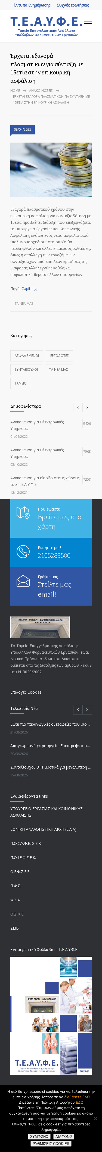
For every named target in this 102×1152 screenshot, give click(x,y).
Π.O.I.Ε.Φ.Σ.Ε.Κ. (23, 857)
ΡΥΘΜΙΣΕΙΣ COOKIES (51, 1144)
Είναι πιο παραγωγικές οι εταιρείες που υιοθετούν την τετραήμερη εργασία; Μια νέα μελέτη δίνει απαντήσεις (51, 724)
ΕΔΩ (79, 1102)
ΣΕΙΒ (14, 928)
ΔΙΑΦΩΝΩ (63, 1137)
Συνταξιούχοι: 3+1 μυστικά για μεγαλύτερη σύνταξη (51, 767)
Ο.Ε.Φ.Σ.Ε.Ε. (20, 871)
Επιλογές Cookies (26, 692)
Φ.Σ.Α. (15, 899)
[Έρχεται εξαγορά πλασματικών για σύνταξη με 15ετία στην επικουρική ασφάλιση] (51, 170)
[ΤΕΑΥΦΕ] (47, 26)
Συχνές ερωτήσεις (73, 5)
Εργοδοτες (59, 355)
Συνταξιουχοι (26, 369)
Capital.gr (29, 288)
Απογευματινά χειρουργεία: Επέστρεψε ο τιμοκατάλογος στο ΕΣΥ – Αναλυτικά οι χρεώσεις (51, 745)
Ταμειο (21, 383)
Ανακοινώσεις (41, 90)
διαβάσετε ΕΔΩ (77, 1097)
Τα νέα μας (24, 303)
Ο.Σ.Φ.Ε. (17, 914)
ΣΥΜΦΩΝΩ (39, 1137)
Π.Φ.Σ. (15, 885)
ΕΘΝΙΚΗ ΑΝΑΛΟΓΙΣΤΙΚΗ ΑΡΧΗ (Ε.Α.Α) (43, 829)
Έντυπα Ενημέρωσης (32, 5)
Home (15, 90)
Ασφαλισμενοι (27, 355)
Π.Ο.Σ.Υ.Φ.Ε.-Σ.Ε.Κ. (26, 843)
